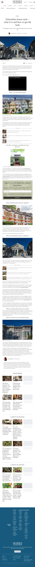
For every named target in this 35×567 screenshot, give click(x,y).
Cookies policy (4, 559)
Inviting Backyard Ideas (20, 528)
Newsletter (30, 63)
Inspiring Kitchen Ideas (20, 521)
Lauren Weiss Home (26, 299)
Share (4, 63)
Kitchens (20, 5)
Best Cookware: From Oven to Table (26, 536)
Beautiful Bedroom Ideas (20, 517)
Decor (15, 5)
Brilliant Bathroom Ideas (20, 525)
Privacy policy (26, 557)
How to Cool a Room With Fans (10, 8)
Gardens (10, 5)
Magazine (30, 2)
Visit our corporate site (20, 548)
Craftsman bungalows (6, 176)
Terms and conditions (16, 557)
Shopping (26, 5)
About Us (3, 556)
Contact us (4, 557)
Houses (5, 5)
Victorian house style (26, 168)
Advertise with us (27, 556)
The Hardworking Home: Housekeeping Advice (15, 528)
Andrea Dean (14, 33)
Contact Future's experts (17, 556)
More (31, 5)
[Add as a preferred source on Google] (17, 552)
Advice (26, 33)
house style (14, 74)
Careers (14, 559)
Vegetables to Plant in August (23, 8)
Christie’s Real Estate (24, 287)
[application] (18, 84)
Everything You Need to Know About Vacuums (26, 518)
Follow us (26, 63)
